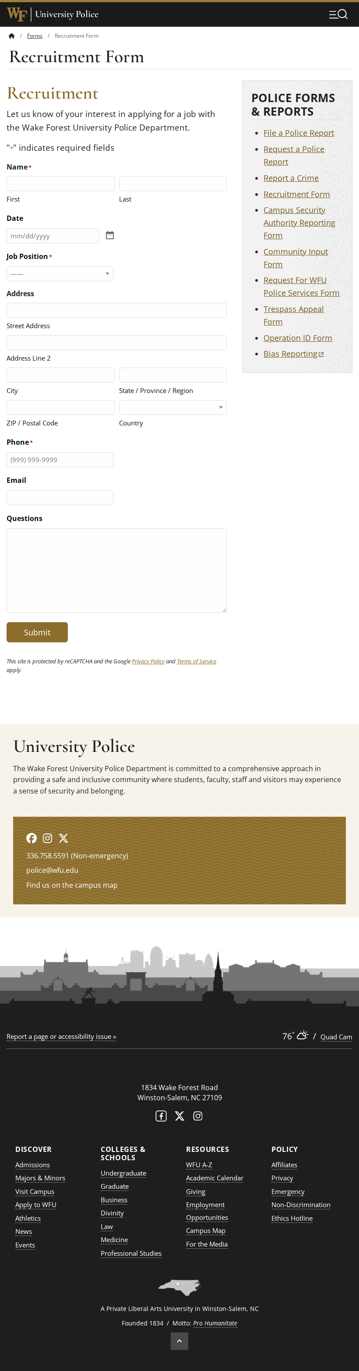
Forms (34, 35)
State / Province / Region (156, 390)
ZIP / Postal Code (32, 422)
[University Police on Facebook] (31, 838)
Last (125, 199)
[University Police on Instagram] (47, 838)
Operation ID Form (298, 338)
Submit (37, 632)
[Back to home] (12, 35)
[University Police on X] (63, 838)
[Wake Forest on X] (179, 1118)
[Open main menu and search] (338, 14)
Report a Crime (291, 178)
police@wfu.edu (52, 870)
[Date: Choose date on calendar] (110, 235)
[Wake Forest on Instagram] (198, 1118)
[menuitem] (18, 36)
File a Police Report (299, 133)
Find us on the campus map (72, 885)
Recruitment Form (297, 194)
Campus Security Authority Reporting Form (299, 223)
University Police (67, 14)
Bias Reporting (294, 353)
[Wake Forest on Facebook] (161, 1118)
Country (131, 422)
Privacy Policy (148, 661)
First (13, 199)
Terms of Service (196, 661)
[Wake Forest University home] (17, 14)
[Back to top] (179, 1341)
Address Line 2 (29, 358)
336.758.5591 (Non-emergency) (77, 856)
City (12, 390)
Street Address (28, 325)
